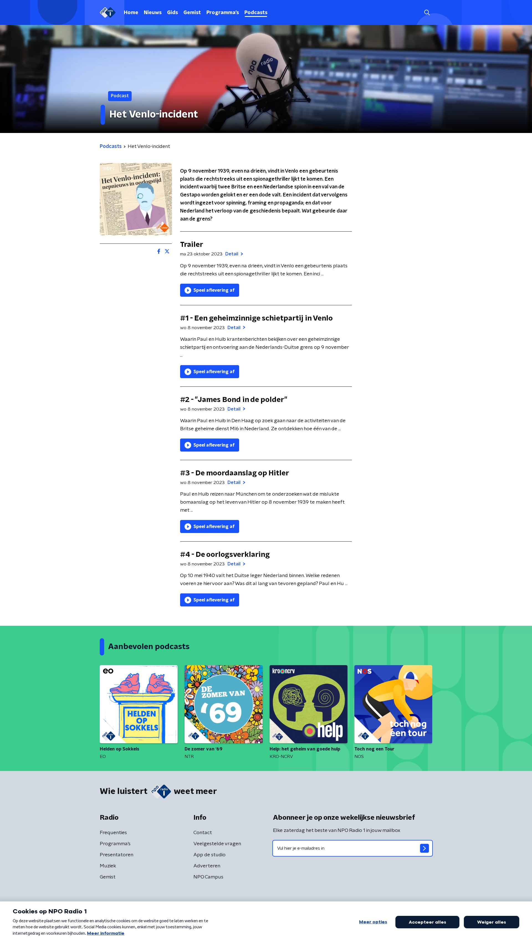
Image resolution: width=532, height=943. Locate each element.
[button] (426, 12)
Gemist (192, 12)
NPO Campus (208, 877)
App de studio (209, 854)
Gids (172, 12)
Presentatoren (116, 854)
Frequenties (113, 832)
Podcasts (255, 12)
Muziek (108, 865)
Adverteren (206, 865)
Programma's (222, 12)
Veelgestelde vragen (217, 843)
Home (131, 12)
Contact (202, 832)
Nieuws (153, 12)
